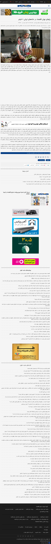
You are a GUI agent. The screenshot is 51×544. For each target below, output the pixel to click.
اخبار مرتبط (26, 171)
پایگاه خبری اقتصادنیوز (44, 511)
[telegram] (38, 157)
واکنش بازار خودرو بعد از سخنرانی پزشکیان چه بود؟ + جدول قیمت (37, 315)
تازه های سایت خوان (25, 365)
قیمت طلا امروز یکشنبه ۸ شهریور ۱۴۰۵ (42, 313)
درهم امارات (26, 2)
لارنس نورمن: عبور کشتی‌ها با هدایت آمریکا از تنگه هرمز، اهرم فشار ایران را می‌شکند (34, 285)
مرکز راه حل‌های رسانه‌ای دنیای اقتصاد (21, 519)
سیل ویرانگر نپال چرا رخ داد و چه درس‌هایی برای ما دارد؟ (39, 308)
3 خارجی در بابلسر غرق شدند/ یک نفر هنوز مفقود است (39, 378)
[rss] (26, 536)
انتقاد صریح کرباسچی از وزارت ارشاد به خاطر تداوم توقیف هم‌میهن (37, 276)
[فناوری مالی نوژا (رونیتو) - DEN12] (25, 352)
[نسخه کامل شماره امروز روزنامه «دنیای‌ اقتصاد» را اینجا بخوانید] (39, 199)
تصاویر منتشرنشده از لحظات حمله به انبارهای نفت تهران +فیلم (38, 302)
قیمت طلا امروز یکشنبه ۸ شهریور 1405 (42, 409)
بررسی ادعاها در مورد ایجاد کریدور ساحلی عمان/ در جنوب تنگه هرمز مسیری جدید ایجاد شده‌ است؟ (31, 414)
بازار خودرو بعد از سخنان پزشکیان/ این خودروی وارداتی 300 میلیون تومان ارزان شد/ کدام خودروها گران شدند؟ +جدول (27, 431)
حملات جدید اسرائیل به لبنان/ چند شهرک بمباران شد (40, 458)
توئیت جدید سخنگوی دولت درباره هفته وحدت (41, 466)
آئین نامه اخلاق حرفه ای (28, 532)
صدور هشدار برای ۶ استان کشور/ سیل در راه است (40, 329)
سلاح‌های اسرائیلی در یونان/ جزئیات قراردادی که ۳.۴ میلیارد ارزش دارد (37, 371)
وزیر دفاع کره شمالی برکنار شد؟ (44, 449)
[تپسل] (2, 121)
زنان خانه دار (41, 160)
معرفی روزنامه (45, 532)
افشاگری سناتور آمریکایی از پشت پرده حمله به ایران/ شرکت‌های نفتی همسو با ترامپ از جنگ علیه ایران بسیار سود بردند (27, 397)
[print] (36, 157)
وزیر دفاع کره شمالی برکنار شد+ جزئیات (42, 420)
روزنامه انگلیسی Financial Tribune (41, 521)
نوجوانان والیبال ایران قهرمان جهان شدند (42, 324)
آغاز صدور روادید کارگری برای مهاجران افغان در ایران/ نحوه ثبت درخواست (36, 181)
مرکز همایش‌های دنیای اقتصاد (32, 517)
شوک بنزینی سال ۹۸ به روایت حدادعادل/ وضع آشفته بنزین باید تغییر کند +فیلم (35, 473)
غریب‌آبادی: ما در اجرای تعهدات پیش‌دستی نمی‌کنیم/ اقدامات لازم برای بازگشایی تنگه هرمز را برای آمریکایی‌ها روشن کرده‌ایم (27, 484)
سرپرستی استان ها (28, 527)
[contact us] (21, 536)
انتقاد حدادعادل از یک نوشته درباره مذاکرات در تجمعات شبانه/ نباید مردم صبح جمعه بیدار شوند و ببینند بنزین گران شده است (26, 281)
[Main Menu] (49, 6)
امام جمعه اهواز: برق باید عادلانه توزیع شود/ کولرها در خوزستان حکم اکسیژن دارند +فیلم (33, 497)
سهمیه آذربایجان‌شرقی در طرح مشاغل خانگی (42, 174)
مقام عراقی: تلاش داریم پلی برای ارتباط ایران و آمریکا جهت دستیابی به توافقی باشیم (34, 383)
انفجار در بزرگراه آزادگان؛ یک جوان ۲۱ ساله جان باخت (40, 290)
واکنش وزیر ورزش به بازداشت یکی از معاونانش (41, 471)
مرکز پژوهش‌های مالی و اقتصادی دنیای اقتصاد (39, 519)
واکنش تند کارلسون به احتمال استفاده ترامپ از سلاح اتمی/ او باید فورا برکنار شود (34, 321)
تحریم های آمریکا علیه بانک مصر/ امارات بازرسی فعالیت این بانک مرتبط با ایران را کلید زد (33, 456)
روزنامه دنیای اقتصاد (29, 509)
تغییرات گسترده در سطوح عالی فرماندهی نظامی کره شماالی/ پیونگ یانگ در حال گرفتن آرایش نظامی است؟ (30, 401)
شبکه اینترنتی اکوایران (19, 509)
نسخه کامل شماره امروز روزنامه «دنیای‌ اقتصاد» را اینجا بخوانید (16, 193)
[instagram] (33, 536)
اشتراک (36, 527)
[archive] (18, 536)
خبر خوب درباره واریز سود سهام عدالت (42, 385)
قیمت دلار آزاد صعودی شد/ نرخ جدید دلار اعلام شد (40, 283)
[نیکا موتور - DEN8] (25, 212)
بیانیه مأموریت (38, 532)
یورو (38, 2)
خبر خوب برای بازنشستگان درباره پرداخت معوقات (40, 278)
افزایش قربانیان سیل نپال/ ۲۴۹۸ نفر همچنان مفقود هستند (38, 368)
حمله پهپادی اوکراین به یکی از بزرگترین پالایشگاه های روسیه (38, 411)
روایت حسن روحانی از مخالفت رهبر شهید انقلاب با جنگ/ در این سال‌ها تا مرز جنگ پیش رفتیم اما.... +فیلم (29, 334)
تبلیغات (40, 527)
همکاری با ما (20, 527)
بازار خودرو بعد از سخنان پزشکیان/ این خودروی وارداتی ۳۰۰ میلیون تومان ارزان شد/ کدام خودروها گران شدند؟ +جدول (27, 293)
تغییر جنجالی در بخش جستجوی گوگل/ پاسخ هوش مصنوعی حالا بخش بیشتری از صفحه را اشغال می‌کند (30, 476)
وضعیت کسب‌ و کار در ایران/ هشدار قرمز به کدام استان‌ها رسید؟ (38, 184)
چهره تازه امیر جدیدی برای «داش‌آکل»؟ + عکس (41, 487)
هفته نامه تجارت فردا (9, 509)
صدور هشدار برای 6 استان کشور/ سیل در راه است (40, 461)
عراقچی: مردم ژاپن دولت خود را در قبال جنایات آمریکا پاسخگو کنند (37, 310)
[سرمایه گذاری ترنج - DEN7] (25, 12)
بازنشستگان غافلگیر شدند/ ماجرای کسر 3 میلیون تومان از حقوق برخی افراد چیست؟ (34, 394)
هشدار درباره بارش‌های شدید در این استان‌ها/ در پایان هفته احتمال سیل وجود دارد (34, 399)
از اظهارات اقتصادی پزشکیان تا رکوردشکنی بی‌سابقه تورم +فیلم (38, 489)
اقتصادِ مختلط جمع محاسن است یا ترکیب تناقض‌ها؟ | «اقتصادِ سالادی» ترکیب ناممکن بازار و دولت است (30, 273)
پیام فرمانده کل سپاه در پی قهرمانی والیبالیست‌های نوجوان (38, 463)
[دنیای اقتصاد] (24, 6)
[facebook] (45, 157)
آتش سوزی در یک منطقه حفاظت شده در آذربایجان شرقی (39, 451)
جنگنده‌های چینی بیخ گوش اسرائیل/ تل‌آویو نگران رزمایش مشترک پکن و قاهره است (34, 288)
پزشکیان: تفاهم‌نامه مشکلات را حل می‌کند (42, 331)
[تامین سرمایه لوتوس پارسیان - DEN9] (25, 245)
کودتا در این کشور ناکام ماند (44, 392)
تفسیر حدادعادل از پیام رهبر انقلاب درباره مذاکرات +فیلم (39, 478)
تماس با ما (46, 527)
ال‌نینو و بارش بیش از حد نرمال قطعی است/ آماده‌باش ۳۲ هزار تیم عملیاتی (35, 339)
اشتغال (48, 160)
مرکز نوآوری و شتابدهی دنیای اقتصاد (17, 517)
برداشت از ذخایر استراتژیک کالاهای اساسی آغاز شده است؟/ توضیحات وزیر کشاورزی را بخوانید (32, 376)
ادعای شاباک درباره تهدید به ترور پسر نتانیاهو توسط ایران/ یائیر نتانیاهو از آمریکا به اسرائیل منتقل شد (31, 444)
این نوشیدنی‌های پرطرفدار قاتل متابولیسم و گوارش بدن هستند (38, 336)
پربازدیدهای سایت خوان (25, 270)
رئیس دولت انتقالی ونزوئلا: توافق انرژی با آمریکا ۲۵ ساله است (38, 422)
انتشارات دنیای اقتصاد (44, 517)
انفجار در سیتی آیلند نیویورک (44, 380)
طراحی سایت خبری (45, 542)
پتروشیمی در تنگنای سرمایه (45, 179)
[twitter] (43, 157)
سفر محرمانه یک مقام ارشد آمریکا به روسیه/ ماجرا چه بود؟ (38, 429)
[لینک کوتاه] (48, 157)
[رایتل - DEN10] (25, 261)
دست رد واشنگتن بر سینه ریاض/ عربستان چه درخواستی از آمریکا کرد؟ (37, 446)
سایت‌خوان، (45, 153)
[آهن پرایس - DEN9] (25, 226)
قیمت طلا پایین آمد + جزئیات (44, 176)
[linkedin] (41, 157)
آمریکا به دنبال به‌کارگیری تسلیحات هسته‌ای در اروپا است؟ (39, 406)
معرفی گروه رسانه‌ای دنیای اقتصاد (42, 509)
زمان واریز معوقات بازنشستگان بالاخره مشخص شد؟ (40, 326)
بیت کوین (13, 2)
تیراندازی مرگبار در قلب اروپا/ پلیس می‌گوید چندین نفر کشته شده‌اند (37, 373)
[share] (23, 536)
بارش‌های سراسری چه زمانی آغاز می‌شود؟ (42, 299)
